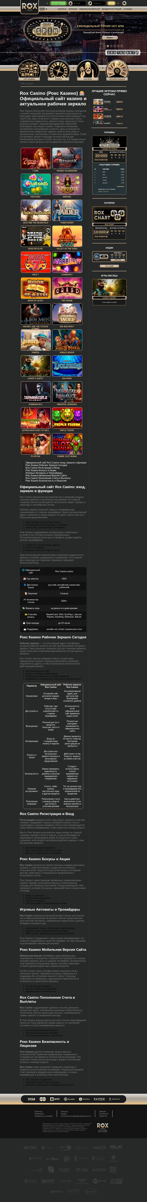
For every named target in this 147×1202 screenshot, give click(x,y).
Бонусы (62, 9)
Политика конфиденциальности (76, 1116)
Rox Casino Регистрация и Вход (42, 468)
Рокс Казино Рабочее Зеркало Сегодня (46, 465)
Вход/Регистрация (111, 9)
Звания (102, 1111)
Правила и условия (44, 1116)
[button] (104, 45)
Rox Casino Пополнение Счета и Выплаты (48, 478)
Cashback (103, 1114)
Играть (110, 38)
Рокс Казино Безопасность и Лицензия (46, 480)
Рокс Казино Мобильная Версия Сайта (46, 475)
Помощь (38, 1111)
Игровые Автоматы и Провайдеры (44, 473)
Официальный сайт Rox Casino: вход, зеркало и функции (56, 462)
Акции (64, 1114)
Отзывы (128, 9)
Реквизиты (39, 1114)
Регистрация (58, 3)
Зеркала (72, 9)
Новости (103, 1116)
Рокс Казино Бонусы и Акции (41, 470)
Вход (111, 3)
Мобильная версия (89, 9)
